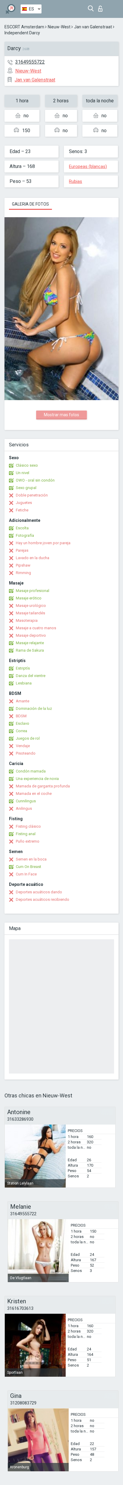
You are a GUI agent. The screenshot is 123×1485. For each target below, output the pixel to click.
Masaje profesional (32, 590)
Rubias (75, 181)
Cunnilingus (26, 801)
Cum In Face (26, 874)
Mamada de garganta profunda (43, 786)
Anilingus (24, 808)
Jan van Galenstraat (93, 26)
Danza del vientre (30, 675)
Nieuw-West (59, 26)
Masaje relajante (30, 643)
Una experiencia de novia (37, 778)
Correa (21, 731)
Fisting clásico (28, 826)
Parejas (22, 550)
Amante (22, 701)
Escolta (22, 528)
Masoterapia (27, 620)
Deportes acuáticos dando (39, 892)
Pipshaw (23, 565)
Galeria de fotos (30, 204)
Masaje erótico (28, 598)
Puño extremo (27, 841)
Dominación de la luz (34, 708)
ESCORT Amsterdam (24, 26)
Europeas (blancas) (88, 166)
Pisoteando (26, 753)
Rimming (23, 572)
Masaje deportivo (31, 635)
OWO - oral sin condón (35, 480)
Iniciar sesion (101, 7)
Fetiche (22, 510)
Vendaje (23, 746)
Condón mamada (31, 771)
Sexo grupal (26, 487)
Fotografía (25, 535)
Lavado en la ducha (32, 558)
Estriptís (23, 668)
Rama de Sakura (30, 650)
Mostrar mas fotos (61, 414)
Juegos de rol (28, 738)
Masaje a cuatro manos (36, 628)
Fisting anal (26, 834)
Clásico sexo (27, 465)
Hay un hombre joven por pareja (43, 543)
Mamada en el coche (34, 793)
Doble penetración (32, 495)
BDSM (21, 716)
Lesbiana (24, 683)
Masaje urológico (31, 605)
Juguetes (24, 502)
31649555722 (30, 62)
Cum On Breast (28, 866)
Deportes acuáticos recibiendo (42, 899)
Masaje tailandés (30, 613)
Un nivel (22, 473)
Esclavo (22, 723)
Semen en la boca (31, 859)
